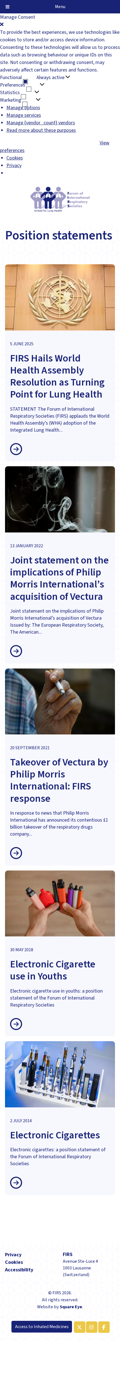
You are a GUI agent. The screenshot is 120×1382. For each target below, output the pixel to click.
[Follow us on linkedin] (90, 1327)
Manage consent (17, 1349)
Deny (20, 143)
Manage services (23, 115)
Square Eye (71, 1306)
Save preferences (81, 143)
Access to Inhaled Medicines (42, 1326)
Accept (7, 143)
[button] (60, 24)
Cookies (14, 157)
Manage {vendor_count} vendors (40, 122)
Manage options (23, 107)
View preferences (44, 143)
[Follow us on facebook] (103, 1327)
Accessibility (19, 1269)
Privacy (13, 165)
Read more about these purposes (41, 130)
